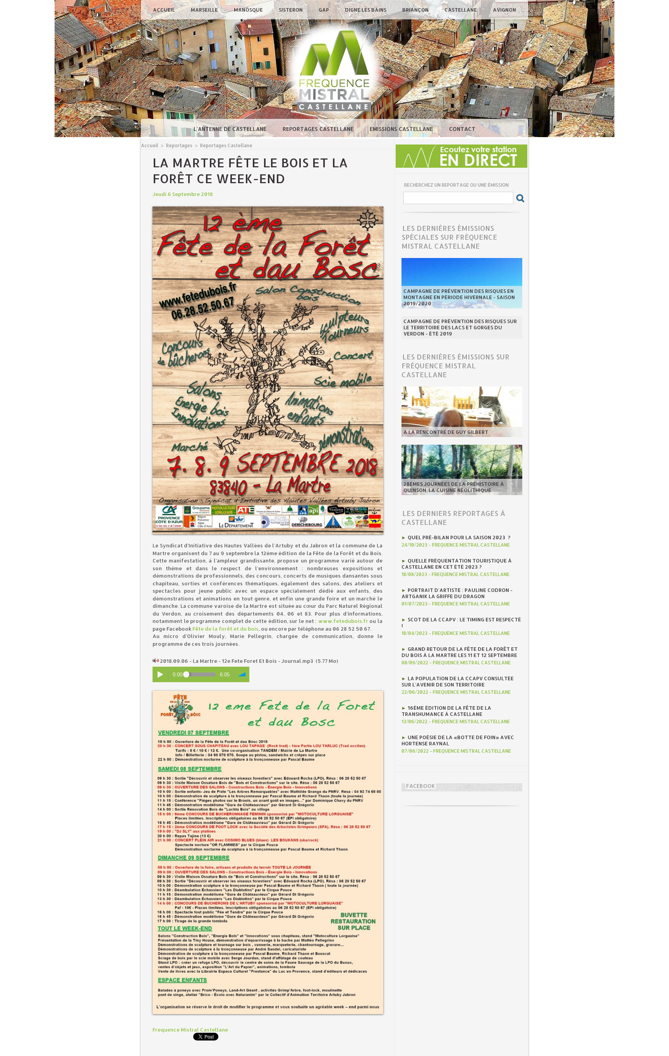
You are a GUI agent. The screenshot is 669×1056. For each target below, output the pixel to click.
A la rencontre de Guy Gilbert (445, 432)
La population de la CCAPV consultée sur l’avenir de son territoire (457, 681)
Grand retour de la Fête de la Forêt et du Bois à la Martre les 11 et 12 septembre (459, 652)
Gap (324, 10)
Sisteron (291, 10)
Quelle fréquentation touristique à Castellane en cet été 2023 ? (456, 563)
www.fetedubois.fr (343, 621)
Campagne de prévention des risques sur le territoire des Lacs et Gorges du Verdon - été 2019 (460, 327)
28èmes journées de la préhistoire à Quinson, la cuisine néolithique (453, 487)
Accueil (164, 10)
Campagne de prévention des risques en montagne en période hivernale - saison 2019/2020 (459, 297)
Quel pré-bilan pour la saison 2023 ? (459, 537)
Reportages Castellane (319, 129)
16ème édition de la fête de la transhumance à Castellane (446, 711)
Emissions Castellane (402, 129)
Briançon (416, 10)
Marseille (205, 10)
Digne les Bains (366, 10)
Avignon (504, 10)
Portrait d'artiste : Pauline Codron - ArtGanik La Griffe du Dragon (457, 593)
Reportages (179, 145)
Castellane (461, 10)
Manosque (249, 10)
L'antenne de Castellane (231, 129)
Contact (462, 129)
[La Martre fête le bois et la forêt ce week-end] (268, 208)
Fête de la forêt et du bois (225, 629)
